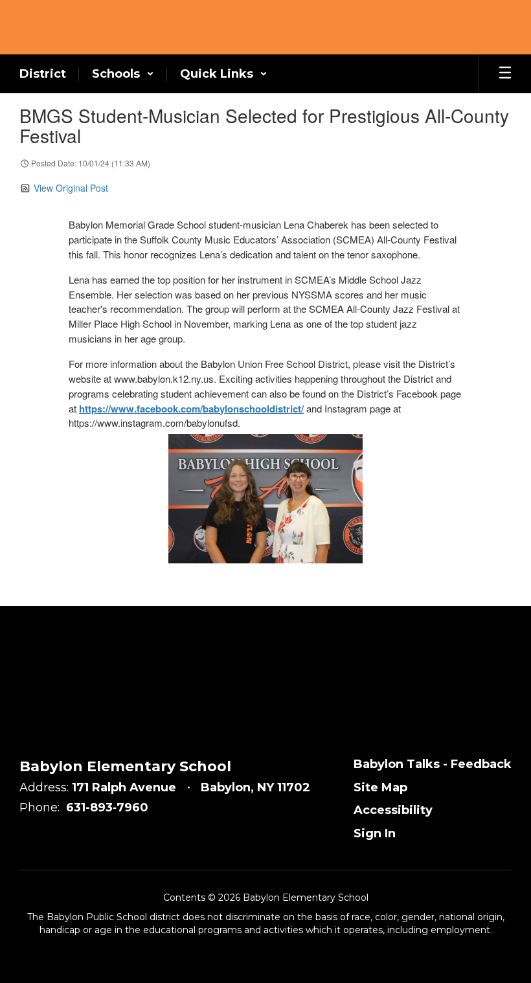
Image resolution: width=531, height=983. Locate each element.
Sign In (375, 833)
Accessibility (393, 810)
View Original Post (71, 187)
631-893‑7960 (107, 807)
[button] (123, 73)
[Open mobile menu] (505, 73)
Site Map (380, 787)
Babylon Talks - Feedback (433, 764)
